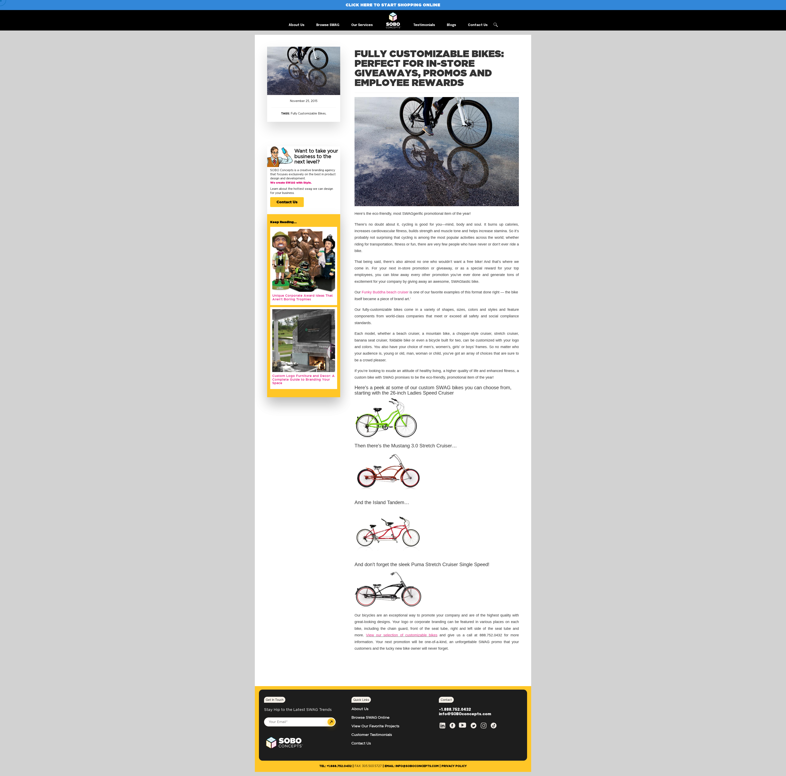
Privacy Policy (454, 766)
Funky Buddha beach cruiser (385, 292)
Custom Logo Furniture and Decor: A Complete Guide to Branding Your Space (303, 379)
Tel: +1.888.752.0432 (335, 766)
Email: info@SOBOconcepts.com (412, 766)
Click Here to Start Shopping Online (393, 4)
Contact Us (287, 202)
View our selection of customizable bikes (401, 635)
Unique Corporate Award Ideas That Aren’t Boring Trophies (302, 297)
